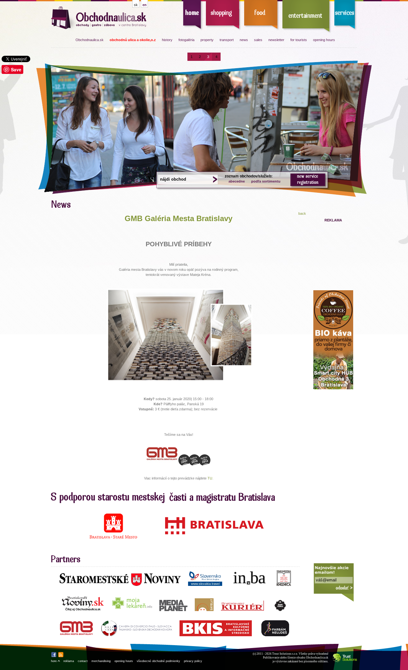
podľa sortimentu (265, 181)
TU (210, 478)
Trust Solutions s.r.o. (285, 653)
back (302, 213)
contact (83, 661)
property (207, 40)
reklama (68, 661)
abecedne (237, 181)
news (244, 40)
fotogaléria (186, 40)
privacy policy (193, 661)
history (167, 40)
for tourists (298, 40)
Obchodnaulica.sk (90, 40)
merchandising (101, 661)
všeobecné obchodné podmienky (158, 661)
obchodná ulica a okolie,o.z (133, 40)
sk (136, 5)
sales (258, 40)
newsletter (276, 40)
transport (227, 40)
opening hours (324, 40)
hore (55, 661)
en (144, 5)
